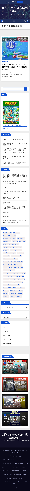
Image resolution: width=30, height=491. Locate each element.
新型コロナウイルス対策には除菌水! (18, 474)
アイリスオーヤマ (16, 250)
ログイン (5, 331)
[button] (25, 21)
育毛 (20, 293)
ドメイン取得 (7, 267)
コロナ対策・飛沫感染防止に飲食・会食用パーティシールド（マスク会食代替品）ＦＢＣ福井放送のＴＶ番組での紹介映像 (14, 150)
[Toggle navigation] (14, 21)
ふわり (19, 247)
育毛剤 (6, 296)
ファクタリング (19, 276)
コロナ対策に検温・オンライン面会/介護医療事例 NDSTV (14, 384)
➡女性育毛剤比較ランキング (9, 459)
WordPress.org (7, 343)
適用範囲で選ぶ (7, 203)
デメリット (18, 264)
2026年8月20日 (9, 369)
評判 (13, 296)
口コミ (22, 287)
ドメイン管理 (18, 267)
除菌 (19, 296)
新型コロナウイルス (16, 290)
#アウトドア (7, 232)
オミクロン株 (16, 255)
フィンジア (7, 279)
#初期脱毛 (20, 238)
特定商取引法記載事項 (12, 478)
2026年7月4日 (8, 421)
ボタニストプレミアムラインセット (13, 282)
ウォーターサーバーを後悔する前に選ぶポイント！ (17, 467)
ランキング (7, 284)
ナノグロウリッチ (8, 270)
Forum (4, 187)
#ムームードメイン (9, 238)
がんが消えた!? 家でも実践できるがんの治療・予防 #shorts (15, 419)
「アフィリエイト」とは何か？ (17, 456)
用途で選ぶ (6, 212)
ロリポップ (7, 287)
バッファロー (7, 276)
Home (7, 456)
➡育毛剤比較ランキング (22, 459)
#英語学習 (7, 241)
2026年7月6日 (8, 404)
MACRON (15, 244)
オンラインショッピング (10, 258)
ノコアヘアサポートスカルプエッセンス (14, 273)
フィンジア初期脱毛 (19, 279)
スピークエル (18, 261)
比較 (5, 293)
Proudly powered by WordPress (10, 450)
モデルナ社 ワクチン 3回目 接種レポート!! (14, 139)
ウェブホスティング (9, 253)
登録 (4, 327)
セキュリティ (7, 264)
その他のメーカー (8, 247)
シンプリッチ (7, 261)
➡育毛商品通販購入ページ (7, 463)
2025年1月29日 (7, 69)
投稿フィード (6, 335)
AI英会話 (22, 241)
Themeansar (15, 452)
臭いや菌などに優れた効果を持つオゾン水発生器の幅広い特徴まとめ (15, 482)
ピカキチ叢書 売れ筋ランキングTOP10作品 (18, 470)
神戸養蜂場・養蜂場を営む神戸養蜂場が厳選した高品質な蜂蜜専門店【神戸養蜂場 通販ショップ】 (15, 176)
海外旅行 (13, 293)
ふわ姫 (6, 250)
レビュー (16, 284)
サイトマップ (5, 470)
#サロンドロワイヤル (9, 235)
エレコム (6, 255)
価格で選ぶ (6, 216)
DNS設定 (6, 244)
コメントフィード (8, 339)
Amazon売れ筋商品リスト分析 (21, 463)
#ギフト (16, 232)
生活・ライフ (5, 61)
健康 (15, 287)
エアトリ (20, 253)
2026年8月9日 (8, 387)
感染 (5, 290)
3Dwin (15, 241)
